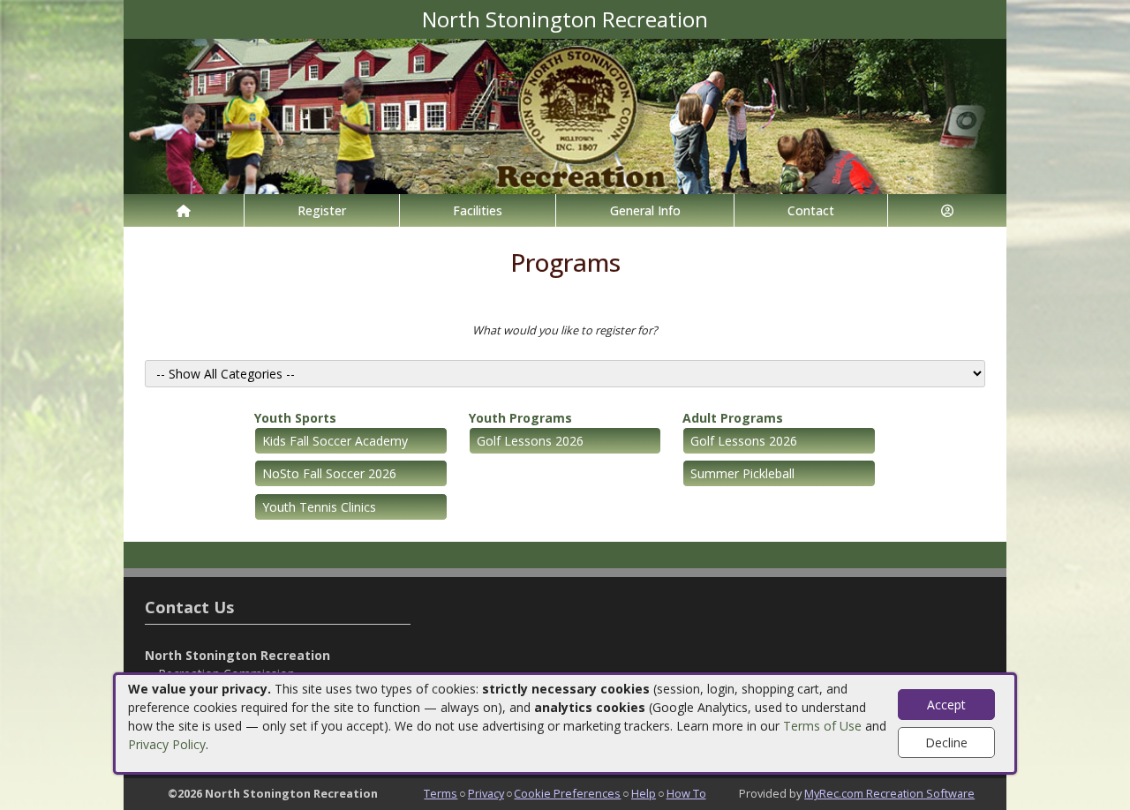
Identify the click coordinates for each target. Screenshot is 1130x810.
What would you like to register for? (565, 330)
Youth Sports (295, 417)
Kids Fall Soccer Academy (335, 440)
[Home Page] (184, 210)
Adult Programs (732, 417)
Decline (946, 742)
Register (322, 210)
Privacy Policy (167, 744)
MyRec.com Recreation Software (889, 793)
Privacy (486, 793)
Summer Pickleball (742, 473)
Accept (946, 704)
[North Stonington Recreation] (565, 115)
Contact (810, 210)
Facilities (477, 210)
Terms (440, 793)
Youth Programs (520, 417)
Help (643, 793)
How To (686, 793)
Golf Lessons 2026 (530, 440)
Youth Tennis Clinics (319, 507)
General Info (645, 210)
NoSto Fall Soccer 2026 (329, 473)
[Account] (947, 210)
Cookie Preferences (567, 793)
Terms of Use (822, 725)
